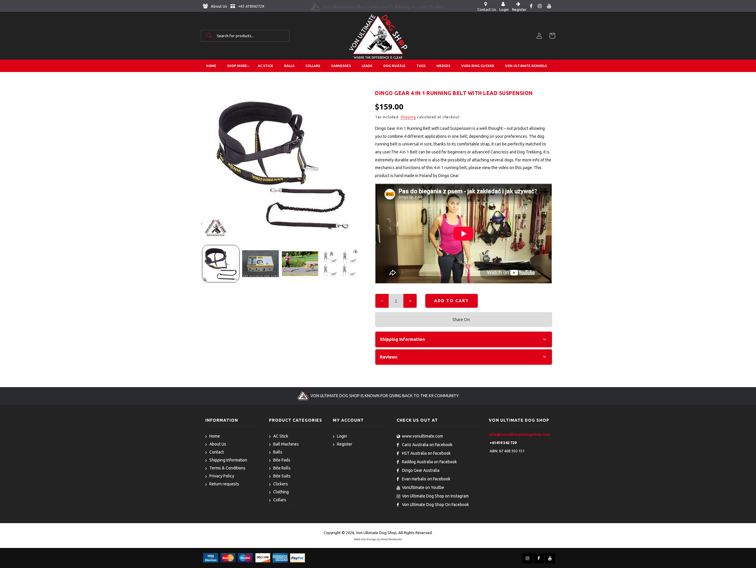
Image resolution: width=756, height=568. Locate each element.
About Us (218, 6)
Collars (279, 499)
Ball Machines (286, 444)
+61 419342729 (250, 6)
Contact (216, 452)
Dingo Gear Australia (420, 470)
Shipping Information (228, 460)
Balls (277, 452)
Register (344, 444)
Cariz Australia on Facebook (427, 444)
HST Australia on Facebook (426, 453)
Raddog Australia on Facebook (429, 461)
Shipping (408, 117)
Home (214, 436)
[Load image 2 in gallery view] (260, 263)
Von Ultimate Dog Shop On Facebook (435, 504)
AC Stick (280, 436)
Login (342, 436)
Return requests (224, 484)
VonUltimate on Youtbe (423, 487)
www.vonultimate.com (422, 436)
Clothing (281, 492)
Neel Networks (391, 539)
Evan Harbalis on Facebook (426, 479)
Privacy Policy (221, 476)
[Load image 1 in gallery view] (220, 263)
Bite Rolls (282, 468)
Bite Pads (281, 460)
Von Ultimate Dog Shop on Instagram (435, 496)
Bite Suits (282, 476)
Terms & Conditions (227, 468)
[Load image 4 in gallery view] (340, 263)
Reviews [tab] (388, 356)
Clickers (280, 484)
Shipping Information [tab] (402, 339)
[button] (245, 36)
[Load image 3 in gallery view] (300, 263)
